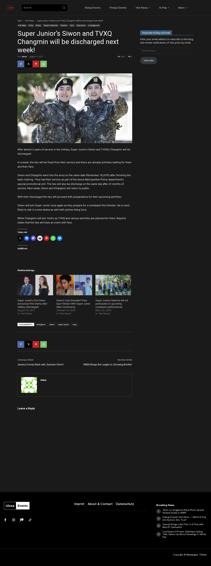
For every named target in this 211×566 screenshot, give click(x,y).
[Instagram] (13, 520)
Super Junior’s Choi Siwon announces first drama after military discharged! (32, 303)
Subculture (81, 25)
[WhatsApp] (43, 64)
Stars (72, 25)
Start (19, 20)
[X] (28, 64)
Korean (38, 25)
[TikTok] (30, 520)
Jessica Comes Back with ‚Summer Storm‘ (40, 364)
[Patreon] (21, 520)
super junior (63, 324)
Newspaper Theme (197, 554)
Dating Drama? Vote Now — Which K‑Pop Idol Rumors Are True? (184, 518)
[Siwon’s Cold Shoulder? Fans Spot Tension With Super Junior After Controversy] (74, 285)
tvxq (74, 324)
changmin (40, 324)
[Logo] (11, 8)
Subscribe (149, 60)
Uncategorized (93, 25)
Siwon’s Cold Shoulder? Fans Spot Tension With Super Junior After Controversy (73, 303)
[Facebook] (20, 64)
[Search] (64, 7)
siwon (51, 324)
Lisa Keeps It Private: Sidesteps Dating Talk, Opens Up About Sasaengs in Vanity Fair (184, 534)
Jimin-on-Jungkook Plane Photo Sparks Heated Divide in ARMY (183, 511)
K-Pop (31, 25)
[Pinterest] (36, 64)
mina (24, 56)
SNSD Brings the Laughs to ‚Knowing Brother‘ (107, 364)
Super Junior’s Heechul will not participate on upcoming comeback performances (111, 303)
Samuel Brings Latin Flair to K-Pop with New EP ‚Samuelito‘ (183, 526)
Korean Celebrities (51, 25)
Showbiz (63, 25)
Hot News (29, 20)
